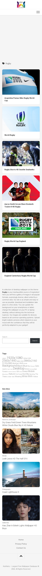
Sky (27, 374)
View (13, 376)
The (36, 374)
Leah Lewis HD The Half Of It (14, 458)
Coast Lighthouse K (10, 492)
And (21, 363)
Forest (10, 371)
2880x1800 (20, 361)
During (32, 369)
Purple (20, 374)
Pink (16, 374)
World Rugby (9, 135)
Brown (33, 366)
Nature (12, 374)
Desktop (19, 368)
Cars (37, 366)
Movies (4, 456)
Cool (8, 369)
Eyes (35, 369)
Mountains (5, 374)
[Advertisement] (21, 37)
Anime (25, 363)
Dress (27, 369)
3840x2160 (30, 360)
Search (4, 337)
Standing (32, 374)
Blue (25, 365)
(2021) (4, 358)
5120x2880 (7, 363)
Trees (4, 376)
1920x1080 (15, 358)
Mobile (31, 371)
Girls (20, 371)
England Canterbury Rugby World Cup (20, 276)
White (25, 376)
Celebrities (5, 523)
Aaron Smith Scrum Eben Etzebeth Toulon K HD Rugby (18, 205)
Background (9, 365)
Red (24, 374)
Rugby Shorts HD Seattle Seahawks (19, 170)
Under (9, 376)
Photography (6, 489)
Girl (18, 371)
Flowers (5, 371)
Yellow (35, 377)
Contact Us (21, 548)
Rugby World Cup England (15, 241)
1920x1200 (27, 358)
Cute (11, 369)
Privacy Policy (21, 544)
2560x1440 (9, 360)
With (30, 376)
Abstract (16, 363)
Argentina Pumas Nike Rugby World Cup (19, 99)
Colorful (4, 369)
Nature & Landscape (9, 419)
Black (20, 366)
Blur (29, 366)
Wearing (18, 376)
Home (21, 540)
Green (25, 371)
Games (14, 371)
